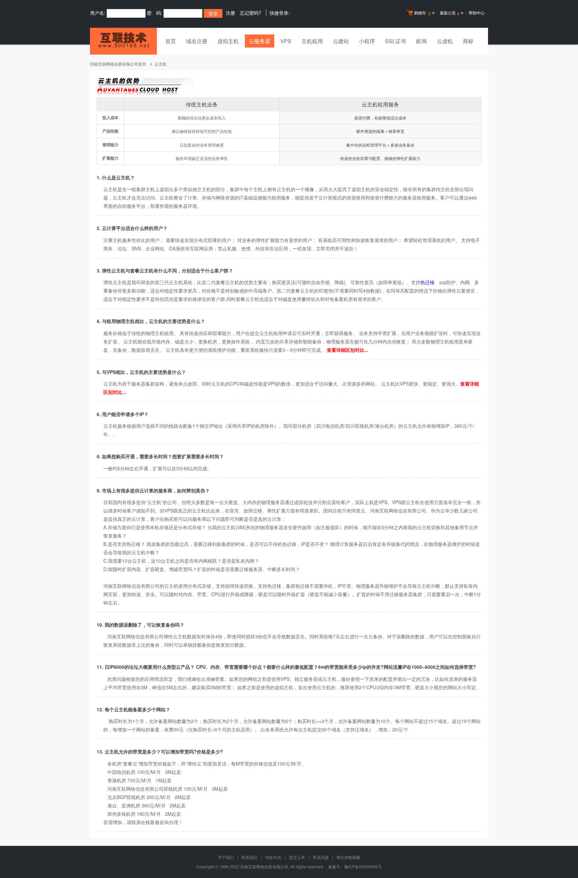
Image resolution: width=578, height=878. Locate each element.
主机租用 (312, 41)
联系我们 (250, 857)
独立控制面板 (348, 857)
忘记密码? (250, 12)
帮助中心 (477, 12)
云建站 (341, 41)
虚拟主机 (228, 41)
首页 (170, 41)
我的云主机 (223, 527)
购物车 (422, 13)
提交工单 (297, 857)
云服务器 (259, 41)
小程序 (367, 41)
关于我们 (226, 857)
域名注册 (196, 41)
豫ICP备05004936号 (363, 866)
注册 (230, 12)
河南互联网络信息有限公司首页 (118, 64)
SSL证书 (395, 41)
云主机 (161, 64)
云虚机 (445, 41)
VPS (285, 41)
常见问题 (321, 857)
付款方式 (273, 857)
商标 (468, 41)
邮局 (421, 41)
